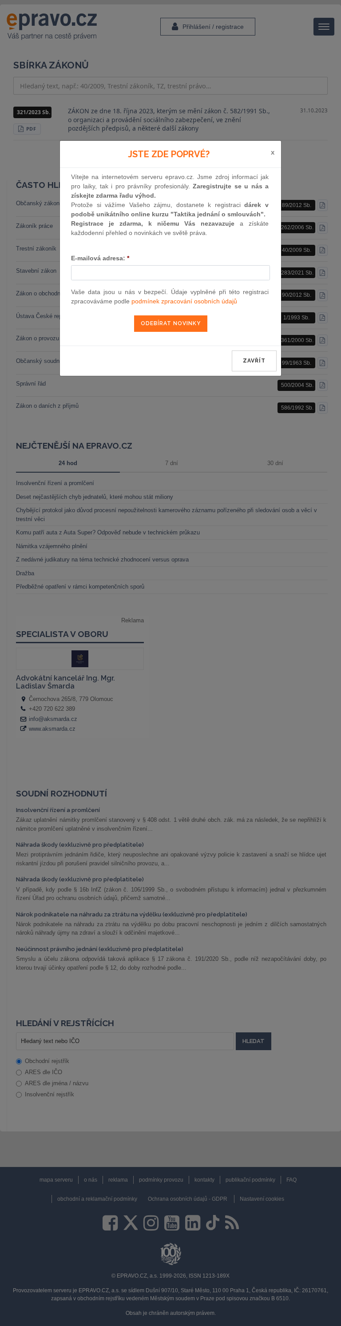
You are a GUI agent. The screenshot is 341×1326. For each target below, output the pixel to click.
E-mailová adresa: (100, 258)
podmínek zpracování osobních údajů (184, 301)
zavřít (254, 361)
